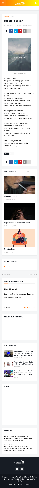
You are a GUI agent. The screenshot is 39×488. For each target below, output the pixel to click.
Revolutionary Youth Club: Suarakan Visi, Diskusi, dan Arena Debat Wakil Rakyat (23, 353)
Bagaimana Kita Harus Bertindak (17, 222)
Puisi (12, 16)
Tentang (20, 484)
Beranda (6, 16)
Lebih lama (32, 274)
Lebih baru (6, 274)
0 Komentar (29, 25)
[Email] (25, 31)
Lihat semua (31, 172)
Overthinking (9, 249)
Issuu (14, 308)
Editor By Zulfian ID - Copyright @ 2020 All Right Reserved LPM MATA (20, 479)
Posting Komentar (9, 267)
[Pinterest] (20, 31)
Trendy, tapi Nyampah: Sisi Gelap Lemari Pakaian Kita (23, 363)
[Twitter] (16, 31)
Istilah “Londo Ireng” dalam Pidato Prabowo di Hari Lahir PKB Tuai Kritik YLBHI (24, 373)
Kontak (27, 484)
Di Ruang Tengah (10, 196)
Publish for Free (29, 308)
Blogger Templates (17, 477)
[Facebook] (11, 31)
